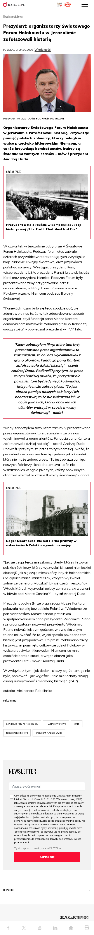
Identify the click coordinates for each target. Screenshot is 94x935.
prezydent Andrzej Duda (48, 732)
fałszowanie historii (17, 732)
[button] (90, 890)
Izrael (77, 723)
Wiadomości (43, 49)
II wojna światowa (56, 723)
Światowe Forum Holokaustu (22, 723)
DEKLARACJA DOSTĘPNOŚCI (74, 917)
